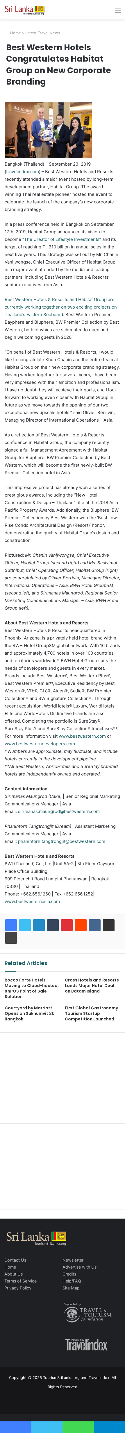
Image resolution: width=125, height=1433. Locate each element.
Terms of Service (20, 1280)
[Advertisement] (62, 1074)
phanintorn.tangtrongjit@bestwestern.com (61, 841)
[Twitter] (25, 925)
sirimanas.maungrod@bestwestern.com (59, 811)
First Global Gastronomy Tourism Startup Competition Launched (91, 1013)
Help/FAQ (72, 1280)
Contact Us (15, 1260)
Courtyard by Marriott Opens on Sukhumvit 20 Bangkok (30, 1013)
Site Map (71, 1287)
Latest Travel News (42, 33)
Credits (69, 1273)
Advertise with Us (80, 1266)
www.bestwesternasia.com (32, 901)
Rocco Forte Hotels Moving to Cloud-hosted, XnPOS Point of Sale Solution (32, 988)
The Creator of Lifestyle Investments (61, 239)
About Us (13, 1273)
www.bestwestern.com (82, 736)
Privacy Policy (17, 1287)
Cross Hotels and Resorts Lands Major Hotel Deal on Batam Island (92, 985)
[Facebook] (11, 925)
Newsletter (73, 1260)
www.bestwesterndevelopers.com (40, 743)
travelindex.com (22, 171)
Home (15, 33)
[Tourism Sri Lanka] (27, 9)
